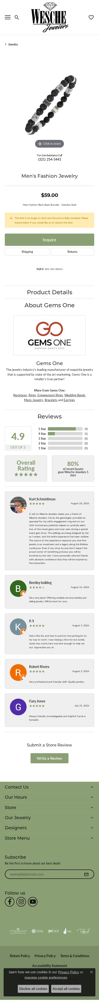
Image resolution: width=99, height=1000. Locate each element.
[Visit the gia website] (37, 931)
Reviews (49, 416)
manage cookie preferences (46, 977)
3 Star (42, 438)
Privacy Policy (45, 956)
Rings (32, 395)
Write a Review (49, 758)
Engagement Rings (50, 395)
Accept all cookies (66, 989)
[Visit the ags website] (18, 931)
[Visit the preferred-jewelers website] (83, 931)
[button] (17, 17)
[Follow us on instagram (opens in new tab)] (21, 902)
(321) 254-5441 (49, 159)
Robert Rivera (39, 666)
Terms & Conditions (74, 956)
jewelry (13, 44)
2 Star (42, 443)
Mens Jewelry (33, 400)
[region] (49, 105)
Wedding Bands (74, 395)
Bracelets (51, 400)
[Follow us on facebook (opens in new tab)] (9, 902)
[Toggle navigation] (7, 17)
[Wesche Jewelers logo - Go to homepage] (49, 17)
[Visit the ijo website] (53, 931)
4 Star (42, 434)
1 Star (42, 448)
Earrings (69, 400)
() (86, 429)
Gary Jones (37, 701)
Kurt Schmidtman (42, 499)
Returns (72, 252)
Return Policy (20, 956)
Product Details (49, 292)
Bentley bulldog (40, 582)
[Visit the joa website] (68, 931)
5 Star (42, 429)
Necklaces (20, 395)
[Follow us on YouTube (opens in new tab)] (32, 902)
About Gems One (50, 305)
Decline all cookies (33, 989)
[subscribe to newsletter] (86, 874)
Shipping (27, 252)
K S (31, 620)
